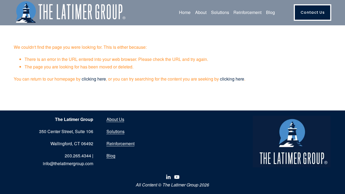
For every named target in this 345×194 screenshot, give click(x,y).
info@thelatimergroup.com (68, 163)
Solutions (115, 131)
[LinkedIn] (168, 177)
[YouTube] (177, 177)
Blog (270, 12)
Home (185, 12)
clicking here (94, 79)
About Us (115, 119)
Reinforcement (120, 143)
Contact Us (313, 12)
